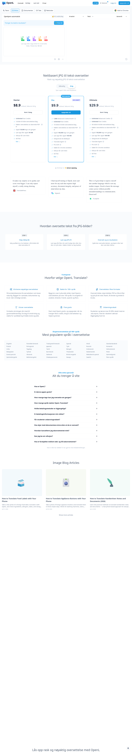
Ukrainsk (29, 354)
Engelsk (8, 344)
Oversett (20, 3)
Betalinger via (60, 168)
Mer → (18, 141)
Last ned (36, 3)
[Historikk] (126, 59)
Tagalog (29, 349)
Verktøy (27, 3)
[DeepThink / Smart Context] (62, 59)
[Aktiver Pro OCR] (55, 59)
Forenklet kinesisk (32, 344)
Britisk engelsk (71, 354)
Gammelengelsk (11, 357)
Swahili (88, 357)
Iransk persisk (11, 354)
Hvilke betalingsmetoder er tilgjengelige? (50, 408)
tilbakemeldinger (79, 448)
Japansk (48, 346)
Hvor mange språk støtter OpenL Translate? (51, 403)
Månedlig (62, 86)
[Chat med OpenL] (128, 748)
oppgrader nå (124, 3)
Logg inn (113, 3)
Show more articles (66, 515)
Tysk (67, 346)
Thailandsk (69, 352)
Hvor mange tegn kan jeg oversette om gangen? (52, 397)
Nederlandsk (90, 352)
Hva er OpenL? (39, 386)
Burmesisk (49, 352)
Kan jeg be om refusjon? (43, 436)
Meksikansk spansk (92, 354)
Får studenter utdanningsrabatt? (47, 420)
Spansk (68, 344)
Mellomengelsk (31, 357)
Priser (44, 3)
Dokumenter (28, 10)
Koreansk (109, 346)
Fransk (8, 346)
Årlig (71, 86)
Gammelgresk (110, 354)
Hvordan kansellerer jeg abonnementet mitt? (51, 431)
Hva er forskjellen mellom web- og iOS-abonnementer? (55, 442)
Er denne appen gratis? (43, 392)
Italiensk (49, 354)
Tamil (48, 349)
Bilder (16, 10)
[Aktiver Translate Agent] (59, 59)
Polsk (108, 352)
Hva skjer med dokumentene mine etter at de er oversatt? (56, 425)
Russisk (88, 346)
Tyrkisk (28, 352)
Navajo (68, 357)
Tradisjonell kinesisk (52, 344)
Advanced (104, 3)
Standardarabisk (111, 344)
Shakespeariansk (51, 357)
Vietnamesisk (110, 349)
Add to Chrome (122, 10)
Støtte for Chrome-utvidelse (63, 148)
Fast (96, 3)
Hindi (88, 344)
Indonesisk (89, 349)
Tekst (7, 10)
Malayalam (10, 352)
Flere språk (109, 357)
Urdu (8, 349)
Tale (39, 10)
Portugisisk (30, 346)
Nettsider (49, 10)
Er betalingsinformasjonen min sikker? (49, 414)
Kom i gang (28, 112)
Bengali (68, 349)
